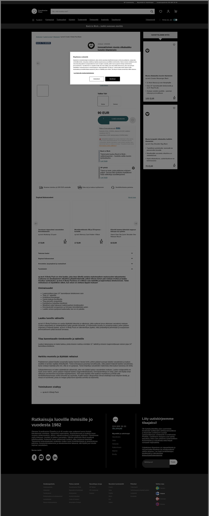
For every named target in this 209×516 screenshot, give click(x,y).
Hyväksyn (113, 79)
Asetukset (97, 79)
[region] (105, 68)
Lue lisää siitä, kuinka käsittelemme (84, 73)
